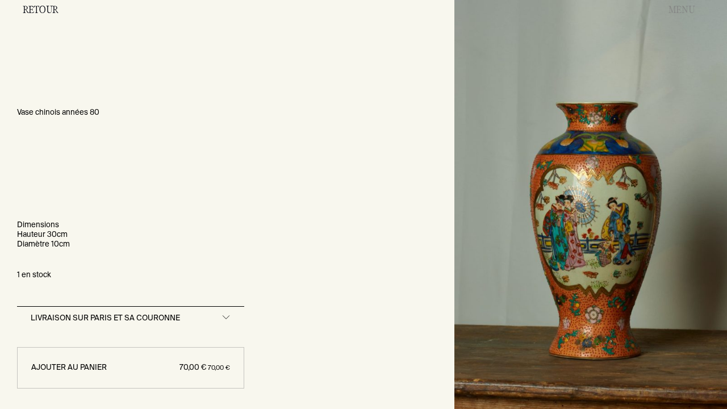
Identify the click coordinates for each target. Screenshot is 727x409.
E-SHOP (508, 9)
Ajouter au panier (130, 368)
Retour (40, 9)
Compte (569, 9)
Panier (625, 9)
